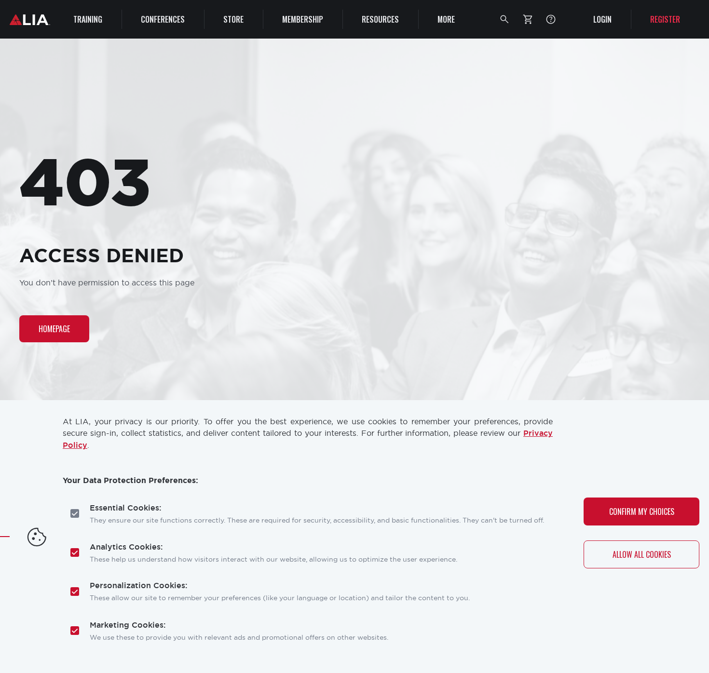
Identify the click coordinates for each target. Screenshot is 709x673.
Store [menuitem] (233, 19)
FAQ (550, 19)
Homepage (54, 329)
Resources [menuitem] (380, 19)
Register (665, 19)
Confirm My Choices (641, 511)
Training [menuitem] (87, 19)
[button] (504, 19)
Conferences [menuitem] (163, 19)
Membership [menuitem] (302, 19)
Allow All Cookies (642, 554)
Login (602, 19)
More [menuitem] (446, 19)
